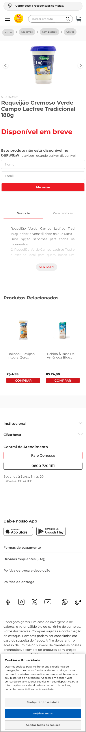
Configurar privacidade (43, 702)
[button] (35, 5)
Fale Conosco (43, 455)
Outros (70, 31)
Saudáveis (27, 31)
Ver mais (46, 267)
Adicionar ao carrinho (23, 380)
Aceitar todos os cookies (43, 724)
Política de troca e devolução (27, 570)
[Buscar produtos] (68, 18)
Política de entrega (19, 582)
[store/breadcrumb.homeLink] (8, 32)
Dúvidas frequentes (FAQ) (24, 559)
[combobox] (50, 19)
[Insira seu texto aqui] (77, 603)
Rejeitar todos (43, 713)
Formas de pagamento (22, 548)
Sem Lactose (49, 31)
